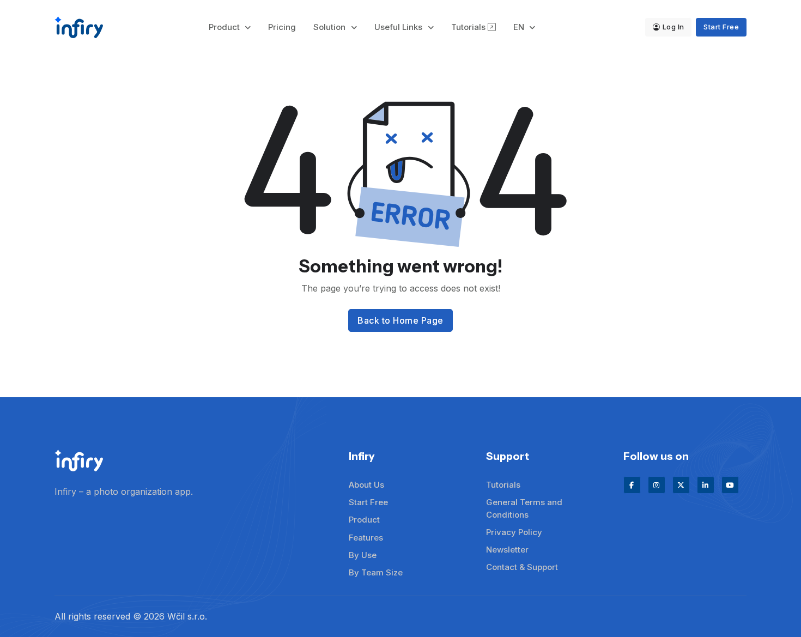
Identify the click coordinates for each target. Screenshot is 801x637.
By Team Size (376, 572)
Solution (330, 27)
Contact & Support (522, 567)
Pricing (282, 27)
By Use (363, 555)
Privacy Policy (514, 532)
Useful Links (399, 27)
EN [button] (519, 27)
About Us (366, 485)
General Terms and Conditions (524, 508)
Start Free (721, 26)
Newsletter (507, 549)
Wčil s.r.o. (187, 616)
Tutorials (469, 27)
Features (366, 537)
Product (225, 27)
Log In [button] (673, 26)
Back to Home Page (400, 320)
